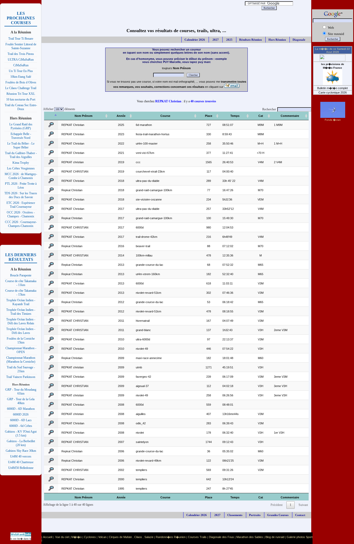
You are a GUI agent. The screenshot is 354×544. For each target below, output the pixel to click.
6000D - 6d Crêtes (20, 426)
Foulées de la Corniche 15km (21, 340)
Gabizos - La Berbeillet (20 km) (21, 443)
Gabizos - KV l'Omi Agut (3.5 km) (21, 433)
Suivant (303, 505)
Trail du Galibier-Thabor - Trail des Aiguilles (21, 155)
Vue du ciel (62, 537)
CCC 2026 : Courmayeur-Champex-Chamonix (21, 224)
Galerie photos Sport (300, 537)
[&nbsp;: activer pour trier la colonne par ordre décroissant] (51, 116)
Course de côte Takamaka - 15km (20, 292)
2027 (215, 39)
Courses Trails (197, 537)
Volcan (102, 537)
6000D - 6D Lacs (21, 420)
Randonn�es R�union (171, 537)
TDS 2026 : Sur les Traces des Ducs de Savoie (20, 195)
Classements (234, 515)
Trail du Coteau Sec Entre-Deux (21, 107)
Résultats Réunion (250, 39)
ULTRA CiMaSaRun (21, 59)
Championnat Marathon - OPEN (20, 350)
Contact (300, 515)
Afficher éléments (58, 109)
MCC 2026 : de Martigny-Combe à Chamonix (21, 176)
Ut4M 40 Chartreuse (20, 462)
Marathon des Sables (249, 537)
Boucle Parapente (20, 275)
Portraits (254, 515)
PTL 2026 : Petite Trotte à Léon (21, 185)
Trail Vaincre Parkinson (20, 377)
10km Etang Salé (20, 76)
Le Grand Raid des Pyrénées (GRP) (20, 126)
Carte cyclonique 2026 (332, 92)
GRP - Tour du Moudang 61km (20, 391)
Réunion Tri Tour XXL (20, 94)
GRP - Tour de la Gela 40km (20, 401)
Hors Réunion (277, 39)
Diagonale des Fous (221, 537)
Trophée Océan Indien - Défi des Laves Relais (20, 321)
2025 (228, 39)
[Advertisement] (139, 8)
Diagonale (299, 39)
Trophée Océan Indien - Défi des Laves (20, 331)
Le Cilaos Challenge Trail (20, 88)
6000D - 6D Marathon (21, 409)
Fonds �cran (333, 119)
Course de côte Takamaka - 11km (20, 283)
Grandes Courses (277, 515)
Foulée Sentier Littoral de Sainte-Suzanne (20, 46)
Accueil (47, 537)
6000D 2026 (21, 414)
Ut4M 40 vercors (20, 456)
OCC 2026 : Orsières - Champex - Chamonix (21, 214)
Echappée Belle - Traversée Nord (21, 136)
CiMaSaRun (21, 65)
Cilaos (138, 537)
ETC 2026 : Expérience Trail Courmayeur (20, 205)
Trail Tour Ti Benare (20, 38)
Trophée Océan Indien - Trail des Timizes (20, 312)
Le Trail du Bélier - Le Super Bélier (20, 145)
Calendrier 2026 (195, 39)
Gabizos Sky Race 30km (21, 451)
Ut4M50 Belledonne (20, 468)
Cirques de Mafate (120, 537)
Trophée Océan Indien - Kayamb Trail (20, 302)
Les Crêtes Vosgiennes (21, 168)
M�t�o (76, 537)
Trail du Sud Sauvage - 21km (21, 369)
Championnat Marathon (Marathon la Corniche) (20, 359)
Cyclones (90, 537)
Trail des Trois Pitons (21, 54)
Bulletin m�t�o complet (332, 88)
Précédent (276, 505)
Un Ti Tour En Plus (21, 71)
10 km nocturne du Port (20, 99)
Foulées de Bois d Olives (20, 82)
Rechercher (269, 109)
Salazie (148, 537)
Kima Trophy (20, 162)
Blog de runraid (274, 537)
